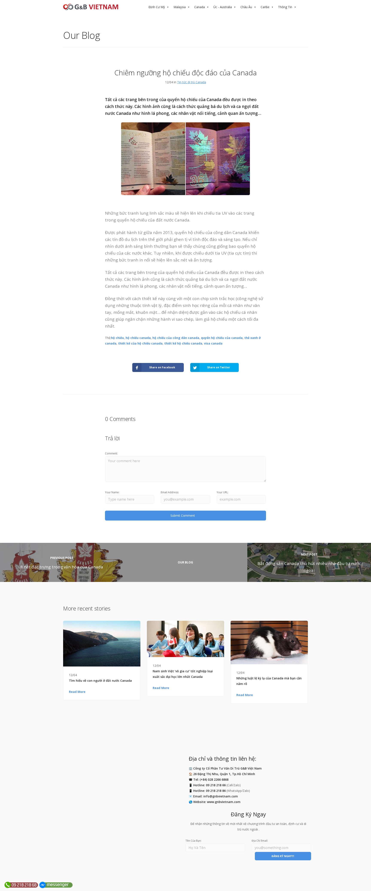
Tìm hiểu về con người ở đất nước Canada (100, 680)
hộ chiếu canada (138, 338)
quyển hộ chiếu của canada (222, 338)
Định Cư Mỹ (157, 7)
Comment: (111, 453)
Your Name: (112, 492)
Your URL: (222, 492)
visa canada (213, 343)
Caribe (265, 7)
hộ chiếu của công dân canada (175, 338)
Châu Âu (246, 7)
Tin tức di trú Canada (191, 82)
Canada (199, 7)
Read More (77, 692)
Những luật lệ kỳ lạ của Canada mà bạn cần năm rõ (269, 681)
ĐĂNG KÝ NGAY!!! (283, 856)
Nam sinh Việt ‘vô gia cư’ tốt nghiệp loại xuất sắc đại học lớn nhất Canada (183, 674)
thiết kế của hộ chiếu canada (140, 343)
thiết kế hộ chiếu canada (183, 343)
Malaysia (179, 7)
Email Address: (170, 492)
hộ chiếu (117, 338)
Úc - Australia (222, 7)
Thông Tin (285, 7)
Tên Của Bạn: (193, 840)
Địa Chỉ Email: (260, 840)
